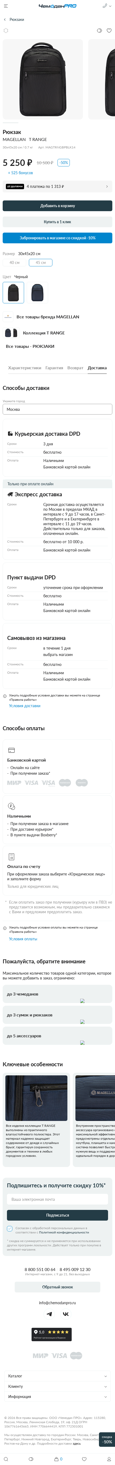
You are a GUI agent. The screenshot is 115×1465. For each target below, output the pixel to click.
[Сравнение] (31, 1459)
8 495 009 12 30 (75, 1269)
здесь (77, 1443)
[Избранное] (84, 1459)
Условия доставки (24, 705)
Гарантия (54, 367)
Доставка (97, 367)
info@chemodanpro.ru (57, 1302)
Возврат (75, 367)
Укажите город (14, 401)
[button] (109, 1459)
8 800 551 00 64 (40, 1269)
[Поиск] (6, 1459)
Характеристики (24, 367)
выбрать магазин (58, 654)
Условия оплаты (23, 939)
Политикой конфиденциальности (64, 1232)
